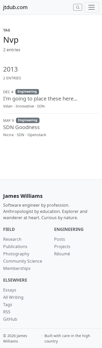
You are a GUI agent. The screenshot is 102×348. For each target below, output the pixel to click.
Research (12, 239)
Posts (59, 239)
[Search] (77, 7)
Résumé (62, 254)
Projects (62, 246)
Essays (9, 290)
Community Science (22, 261)
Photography (16, 254)
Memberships (17, 268)
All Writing (13, 297)
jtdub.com (15, 7)
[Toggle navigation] (91, 7)
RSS (6, 312)
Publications (15, 246)
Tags (7, 304)
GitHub (10, 319)
